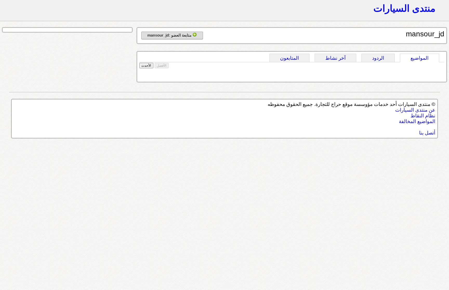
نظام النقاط (423, 115)
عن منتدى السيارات (415, 110)
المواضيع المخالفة (417, 121)
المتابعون (289, 58)
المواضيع (419, 58)
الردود (378, 58)
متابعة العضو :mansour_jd (170, 35)
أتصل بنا (427, 133)
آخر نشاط (335, 58)
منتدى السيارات (404, 8)
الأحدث (146, 66)
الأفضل (162, 66)
